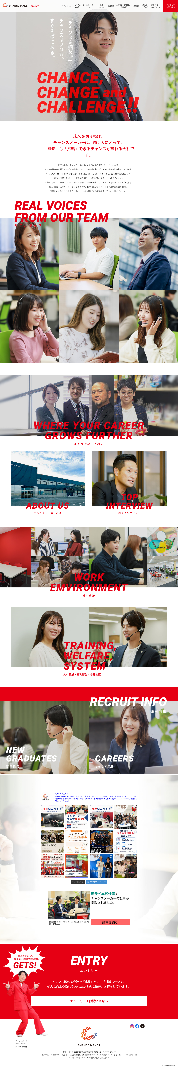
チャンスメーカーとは (89, 6)
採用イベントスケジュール (155, 6)
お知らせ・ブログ (145, 6)
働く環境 (111, 6)
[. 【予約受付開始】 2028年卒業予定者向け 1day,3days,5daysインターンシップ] (77, 817)
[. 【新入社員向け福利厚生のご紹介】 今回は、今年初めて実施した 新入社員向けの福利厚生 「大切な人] (77, 841)
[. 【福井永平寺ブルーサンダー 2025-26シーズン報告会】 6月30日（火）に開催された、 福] (101, 841)
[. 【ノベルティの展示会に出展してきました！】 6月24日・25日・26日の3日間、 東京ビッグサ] (52, 866)
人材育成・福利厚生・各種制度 (123, 6)
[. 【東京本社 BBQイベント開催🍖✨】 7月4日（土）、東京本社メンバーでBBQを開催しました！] (52, 841)
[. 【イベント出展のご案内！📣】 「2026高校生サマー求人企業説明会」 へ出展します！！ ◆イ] (126, 841)
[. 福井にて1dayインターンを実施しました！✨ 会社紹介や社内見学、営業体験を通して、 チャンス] (101, 817)
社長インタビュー (101, 6)
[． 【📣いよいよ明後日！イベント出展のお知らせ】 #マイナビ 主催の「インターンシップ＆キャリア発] (77, 866)
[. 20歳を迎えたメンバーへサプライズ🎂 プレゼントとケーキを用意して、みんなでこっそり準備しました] (126, 817)
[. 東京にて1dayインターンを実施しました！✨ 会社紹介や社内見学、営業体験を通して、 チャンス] (52, 817)
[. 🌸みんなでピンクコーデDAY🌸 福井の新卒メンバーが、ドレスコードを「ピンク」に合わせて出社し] (126, 866)
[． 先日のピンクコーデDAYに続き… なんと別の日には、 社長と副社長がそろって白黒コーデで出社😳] (101, 866)
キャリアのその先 (77, 6)
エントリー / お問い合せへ (89, 1001)
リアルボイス (66, 6)
